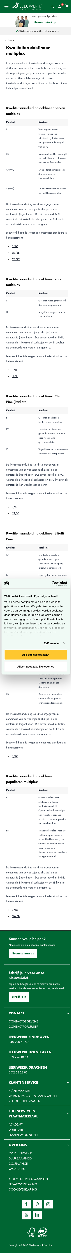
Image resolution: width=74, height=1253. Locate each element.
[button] (37, 1013)
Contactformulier (23, 1026)
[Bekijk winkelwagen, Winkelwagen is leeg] (67, 6)
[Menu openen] (6, 6)
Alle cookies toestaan (35, 654)
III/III (15, 376)
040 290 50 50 (19, 1042)
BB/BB (16, 253)
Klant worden (20, 1091)
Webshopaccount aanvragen (33, 1096)
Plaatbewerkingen (23, 1135)
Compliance (18, 1163)
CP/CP (16, 259)
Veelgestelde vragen (25, 1101)
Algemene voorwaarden (28, 1179)
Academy (16, 1124)
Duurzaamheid (20, 1158)
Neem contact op (45, 22)
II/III (14, 370)
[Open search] (52, 6)
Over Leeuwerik (20, 1153)
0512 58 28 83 (18, 1072)
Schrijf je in (19, 997)
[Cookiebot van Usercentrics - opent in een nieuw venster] (51, 583)
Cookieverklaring (23, 1189)
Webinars (16, 1130)
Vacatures (17, 1169)
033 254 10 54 (18, 1057)
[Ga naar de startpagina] (28, 7)
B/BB (15, 246)
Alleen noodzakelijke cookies (35, 666)
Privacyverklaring (23, 1184)
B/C (15, 507)
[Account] (60, 6)
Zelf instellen (52, 643)
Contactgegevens (23, 1021)
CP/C (15, 513)
